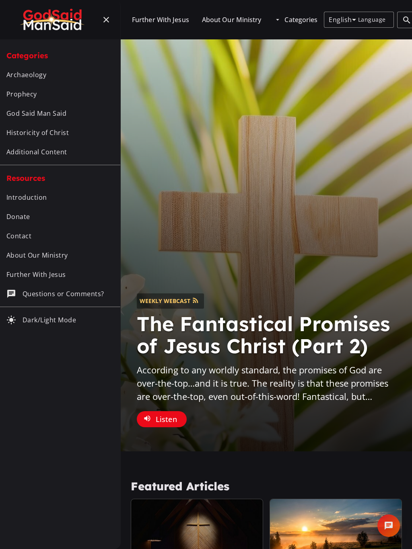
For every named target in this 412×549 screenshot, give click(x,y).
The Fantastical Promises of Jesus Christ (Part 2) (263, 334)
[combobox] (342, 20)
